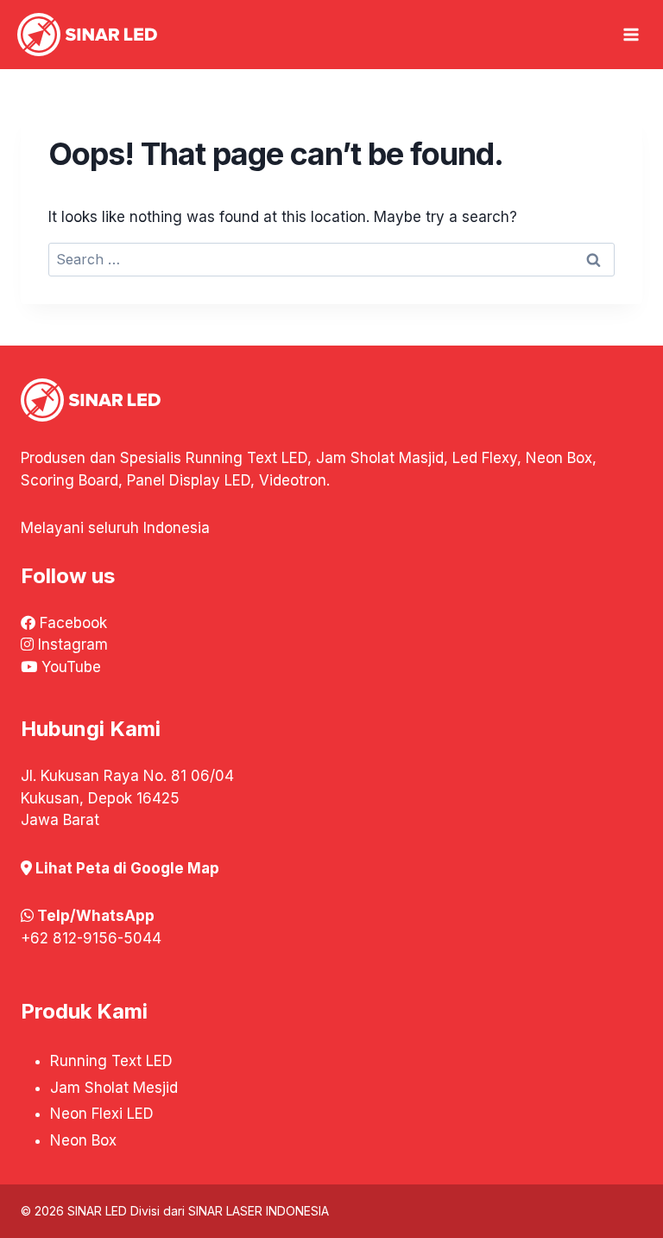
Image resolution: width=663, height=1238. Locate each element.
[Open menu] (631, 34)
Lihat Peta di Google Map (127, 868)
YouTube (71, 667)
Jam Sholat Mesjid (114, 1087)
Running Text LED (111, 1061)
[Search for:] (331, 259)
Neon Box (83, 1140)
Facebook (73, 623)
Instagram (73, 644)
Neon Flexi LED (102, 1113)
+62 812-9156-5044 (91, 938)
